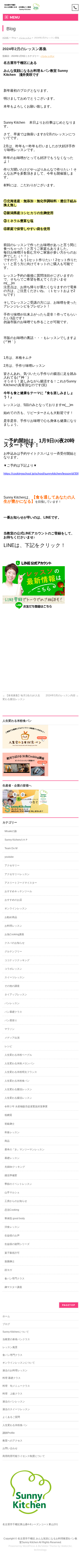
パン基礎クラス (13, 1011)
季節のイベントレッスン (18, 1183)
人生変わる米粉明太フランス (21, 1072)
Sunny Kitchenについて (15, 1331)
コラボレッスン (13, 968)
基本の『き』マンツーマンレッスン (24, 1149)
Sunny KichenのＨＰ (16, 839)
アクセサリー (12, 865)
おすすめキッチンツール (18, 891)
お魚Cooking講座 (14, 934)
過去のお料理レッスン (14, 1370)
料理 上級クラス (12, 1393)
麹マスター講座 (13, 1287)
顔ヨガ (8, 1270)
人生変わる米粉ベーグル (18, 1054)
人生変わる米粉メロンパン (19, 1063)
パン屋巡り (11, 1020)
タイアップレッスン (16, 994)
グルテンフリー (13, 951)
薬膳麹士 (10, 1261)
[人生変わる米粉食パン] (25, 746)
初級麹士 (10, 1123)
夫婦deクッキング (15, 1166)
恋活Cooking (12, 1209)
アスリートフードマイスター (21, 882)
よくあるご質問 (11, 1417)
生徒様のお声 (12, 1235)
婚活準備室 (11, 1175)
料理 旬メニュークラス (16, 1385)
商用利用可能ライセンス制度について (23, 1456)
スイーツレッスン (15, 977)
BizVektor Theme (47, 1546)
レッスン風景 (9, 1347)
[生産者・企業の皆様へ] (25, 811)
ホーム (6, 1316)
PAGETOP (68, 1305)
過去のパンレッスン (13, 1401)
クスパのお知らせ (15, 942)
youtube (9, 856)
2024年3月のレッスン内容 (62, 695)
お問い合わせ (9, 1448)
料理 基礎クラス (11, 1378)
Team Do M (11, 848)
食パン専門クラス (15, 1278)
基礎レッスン (12, 1158)
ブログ (6, 1324)
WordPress (29, 1546)
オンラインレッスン (16, 908)
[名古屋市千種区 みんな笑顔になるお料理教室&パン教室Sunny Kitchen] (21, 7)
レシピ (8, 1046)
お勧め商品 (11, 917)
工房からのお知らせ (16, 1201)
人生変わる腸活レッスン (18, 1089)
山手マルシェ (12, 1192)
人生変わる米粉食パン (17, 1080)
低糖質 (8, 1115)
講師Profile (8, 1432)
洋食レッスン (12, 1227)
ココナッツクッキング (17, 960)
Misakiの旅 (11, 831)
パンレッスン (25, 38)
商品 (7, 1140)
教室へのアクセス (12, 1440)
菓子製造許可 (12, 1252)
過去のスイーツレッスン (16, 1409)
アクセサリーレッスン (17, 874)
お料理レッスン (13, 925)
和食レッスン (12, 1132)
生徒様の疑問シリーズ (17, 1244)
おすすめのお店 (13, 899)
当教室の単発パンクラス (16, 1339)
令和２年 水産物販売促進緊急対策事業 (26, 1106)
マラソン (10, 1029)
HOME (5, 38)
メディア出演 (12, 1037)
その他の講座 (12, 986)
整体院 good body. (15, 1218)
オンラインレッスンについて (18, 1362)
